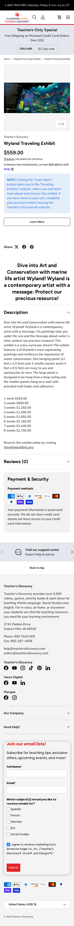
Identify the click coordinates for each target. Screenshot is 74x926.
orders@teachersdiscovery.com (37, 7)
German (16, 822)
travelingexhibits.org (18, 447)
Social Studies (20, 834)
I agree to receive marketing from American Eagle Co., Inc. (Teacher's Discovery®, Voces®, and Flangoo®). (31, 849)
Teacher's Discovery (16, 137)
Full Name (14, 767)
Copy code (48, 48)
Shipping (9, 159)
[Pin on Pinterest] (31, 247)
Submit (13, 867)
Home (7, 59)
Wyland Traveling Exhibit (57, 59)
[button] (59, 17)
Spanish (16, 809)
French (15, 815)
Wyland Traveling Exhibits (27, 59)
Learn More (37, 221)
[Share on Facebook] (24, 247)
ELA (13, 828)
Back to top (37, 567)
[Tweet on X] (16, 247)
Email (11, 783)
